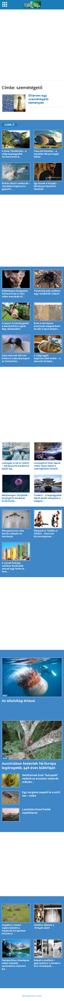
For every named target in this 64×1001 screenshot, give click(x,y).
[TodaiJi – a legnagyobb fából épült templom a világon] (48, 483)
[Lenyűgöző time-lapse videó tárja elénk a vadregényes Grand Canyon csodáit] (48, 451)
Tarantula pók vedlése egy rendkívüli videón (47, 292)
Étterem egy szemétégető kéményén (38, 99)
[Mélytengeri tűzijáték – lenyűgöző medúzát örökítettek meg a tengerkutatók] (16, 483)
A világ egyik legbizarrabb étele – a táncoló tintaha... (47, 358)
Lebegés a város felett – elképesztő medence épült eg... (15, 466)
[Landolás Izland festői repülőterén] (11, 814)
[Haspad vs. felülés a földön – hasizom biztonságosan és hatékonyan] (48, 519)
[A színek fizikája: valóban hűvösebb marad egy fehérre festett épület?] (16, 551)
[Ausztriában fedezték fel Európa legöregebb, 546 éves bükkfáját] (32, 740)
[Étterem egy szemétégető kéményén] (14, 103)
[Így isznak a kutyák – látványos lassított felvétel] (48, 171)
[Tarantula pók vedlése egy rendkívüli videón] (48, 279)
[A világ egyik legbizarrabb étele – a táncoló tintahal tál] (48, 344)
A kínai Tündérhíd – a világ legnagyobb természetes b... (14, 154)
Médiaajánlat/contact (32, 995)
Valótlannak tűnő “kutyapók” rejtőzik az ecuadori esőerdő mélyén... (40, 778)
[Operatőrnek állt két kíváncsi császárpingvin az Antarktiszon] (16, 344)
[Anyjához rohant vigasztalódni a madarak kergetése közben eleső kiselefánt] (16, 913)
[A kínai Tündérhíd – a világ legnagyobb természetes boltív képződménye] (16, 139)
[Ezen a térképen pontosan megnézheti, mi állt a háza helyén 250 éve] (48, 311)
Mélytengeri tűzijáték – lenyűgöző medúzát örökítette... (16, 498)
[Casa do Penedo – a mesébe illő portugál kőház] (48, 139)
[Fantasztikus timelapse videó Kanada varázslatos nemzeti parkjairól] (16, 948)
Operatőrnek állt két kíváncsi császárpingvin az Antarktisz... (16, 358)
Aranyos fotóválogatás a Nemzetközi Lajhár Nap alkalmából (15, 326)
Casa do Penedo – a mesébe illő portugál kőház (46, 154)
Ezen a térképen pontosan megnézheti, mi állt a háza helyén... (47, 326)
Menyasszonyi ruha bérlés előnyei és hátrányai (13, 533)
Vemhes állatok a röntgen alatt (44, 926)
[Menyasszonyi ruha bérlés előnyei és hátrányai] (16, 519)
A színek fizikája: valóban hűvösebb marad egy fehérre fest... (13, 567)
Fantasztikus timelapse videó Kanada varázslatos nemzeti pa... (15, 964)
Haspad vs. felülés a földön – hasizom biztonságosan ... (45, 533)
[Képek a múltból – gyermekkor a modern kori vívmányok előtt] (48, 948)
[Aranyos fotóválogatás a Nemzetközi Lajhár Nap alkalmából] (16, 311)
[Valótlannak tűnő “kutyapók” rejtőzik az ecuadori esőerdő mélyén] (11, 780)
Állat (5, 695)
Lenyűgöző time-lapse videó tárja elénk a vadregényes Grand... (47, 466)
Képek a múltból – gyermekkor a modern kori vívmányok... (47, 963)
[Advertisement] (32, 45)
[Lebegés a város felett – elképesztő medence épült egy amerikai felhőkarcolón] (16, 451)
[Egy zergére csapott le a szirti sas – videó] (11, 797)
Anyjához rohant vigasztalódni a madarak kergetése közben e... (14, 929)
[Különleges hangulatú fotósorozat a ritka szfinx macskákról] (16, 279)
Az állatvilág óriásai (18, 701)
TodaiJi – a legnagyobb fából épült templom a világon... (48, 498)
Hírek (5, 758)
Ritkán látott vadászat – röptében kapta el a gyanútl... (16, 186)
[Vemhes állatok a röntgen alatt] (48, 913)
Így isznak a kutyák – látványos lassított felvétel (46, 186)
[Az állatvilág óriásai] (32, 677)
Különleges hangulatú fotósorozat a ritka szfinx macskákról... (15, 293)
